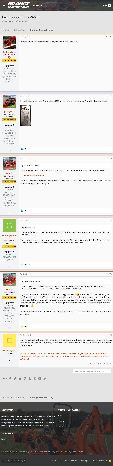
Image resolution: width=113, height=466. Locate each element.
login (3, 439)
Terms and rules (71, 460)
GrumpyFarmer (9, 236)
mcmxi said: (27, 228)
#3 (111, 158)
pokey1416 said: (29, 166)
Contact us (62, 426)
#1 (111, 37)
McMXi (9, 173)
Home (60, 415)
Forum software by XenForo (26, 452)
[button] (4, 5)
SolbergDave (9, 21)
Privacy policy (86, 460)
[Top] (106, 461)
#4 (111, 220)
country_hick (9, 350)
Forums (61, 421)
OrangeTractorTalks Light (13, 460)
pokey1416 (9, 111)
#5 (111, 274)
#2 (111, 96)
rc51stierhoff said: (30, 281)
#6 (111, 335)
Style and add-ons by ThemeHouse (67, 452)
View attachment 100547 (33, 175)
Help (95, 460)
